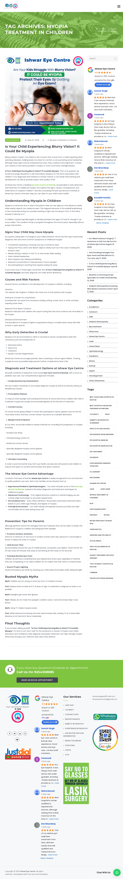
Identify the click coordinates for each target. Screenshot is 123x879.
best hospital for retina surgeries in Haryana (101, 407)
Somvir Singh (101, 91)
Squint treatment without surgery (102, 556)
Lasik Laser (105, 489)
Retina (92, 361)
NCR (91, 503)
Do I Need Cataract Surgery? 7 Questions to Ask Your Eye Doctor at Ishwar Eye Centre (102, 241)
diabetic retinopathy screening (99, 421)
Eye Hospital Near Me (99, 440)
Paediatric (93, 356)
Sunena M (99, 114)
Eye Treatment (96, 452)
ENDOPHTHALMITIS (72, 719)
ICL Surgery (95, 472)
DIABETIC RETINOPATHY (74, 724)
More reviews (102, 222)
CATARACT (69, 710)
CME (91, 317)
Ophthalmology (96, 351)
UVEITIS (68, 750)
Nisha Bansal (101, 141)
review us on (102, 84)
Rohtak (92, 366)
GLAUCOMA (70, 745)
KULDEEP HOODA (102, 197)
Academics (94, 307)
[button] (117, 872)
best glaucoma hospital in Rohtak (102, 398)
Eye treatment (12, 140)
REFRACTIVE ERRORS (73, 740)
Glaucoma (93, 331)
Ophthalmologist (98, 509)
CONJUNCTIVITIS (72, 714)
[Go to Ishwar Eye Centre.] (97, 29)
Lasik (91, 341)
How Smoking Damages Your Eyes (100, 464)
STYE (67, 755)
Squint (92, 371)
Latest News (94, 346)
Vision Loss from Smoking (101, 578)
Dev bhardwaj (101, 167)
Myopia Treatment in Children (63, 140)
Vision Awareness (97, 380)
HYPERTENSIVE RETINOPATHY (76, 728)
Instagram (95, 477)
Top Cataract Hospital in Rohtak (101, 565)
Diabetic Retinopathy (98, 321)
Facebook (94, 457)
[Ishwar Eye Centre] (11, 6)
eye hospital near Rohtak (101, 446)
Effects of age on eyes (100, 429)
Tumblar (93, 572)
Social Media (95, 541)
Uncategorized (95, 376)
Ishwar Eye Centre (105, 68)
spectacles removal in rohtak (100, 548)
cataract (94, 414)
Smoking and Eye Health (100, 535)
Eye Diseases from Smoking (102, 434)
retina (107, 515)
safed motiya (95, 529)
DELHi (107, 414)
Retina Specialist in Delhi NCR (101, 522)
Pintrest (94, 515)
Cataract (93, 312)
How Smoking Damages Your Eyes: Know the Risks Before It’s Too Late (100, 255)
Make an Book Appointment (37, 680)
